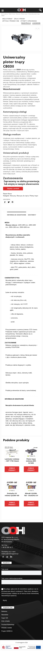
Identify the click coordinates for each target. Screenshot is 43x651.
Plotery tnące (24, 14)
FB (3, 200)
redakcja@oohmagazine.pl (9, 554)
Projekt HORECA (6, 631)
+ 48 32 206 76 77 (7, 547)
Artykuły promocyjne (10, 21)
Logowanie (36, 23)
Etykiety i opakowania (29, 21)
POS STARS (5, 621)
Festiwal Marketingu (7, 624)
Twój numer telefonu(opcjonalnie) (11, 578)
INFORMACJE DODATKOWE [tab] (16, 215)
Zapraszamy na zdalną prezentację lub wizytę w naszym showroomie (21, 182)
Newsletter (4, 595)
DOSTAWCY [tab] (32, 215)
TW (7, 200)
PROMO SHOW (6, 628)
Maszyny (18, 14)
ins (6, 555)
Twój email (4, 569)
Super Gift (4, 618)
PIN (11, 200)
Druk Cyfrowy (19, 19)
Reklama (4, 611)
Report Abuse (7, 194)
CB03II (18, 69)
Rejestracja (26, 23)
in (9, 555)
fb (1, 555)
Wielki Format (12, 14)
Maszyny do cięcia (23, 196)
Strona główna (4, 14)
